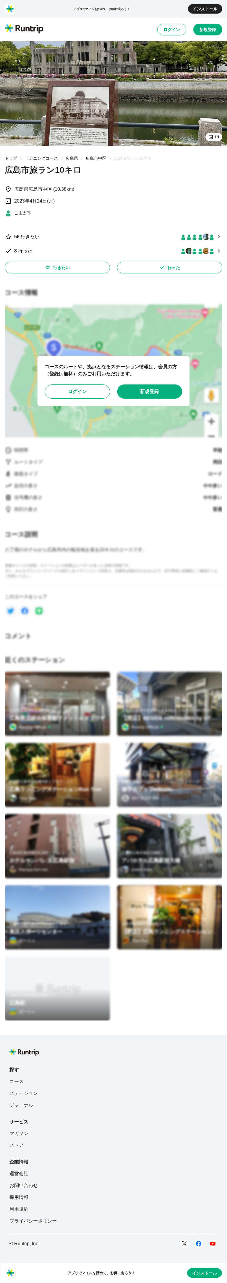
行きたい (61, 267)
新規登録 (208, 29)
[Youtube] (213, 1243)
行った (174, 267)
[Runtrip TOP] (24, 29)
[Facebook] (198, 1243)
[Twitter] (184, 1243)
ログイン (171, 29)
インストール (205, 8)
